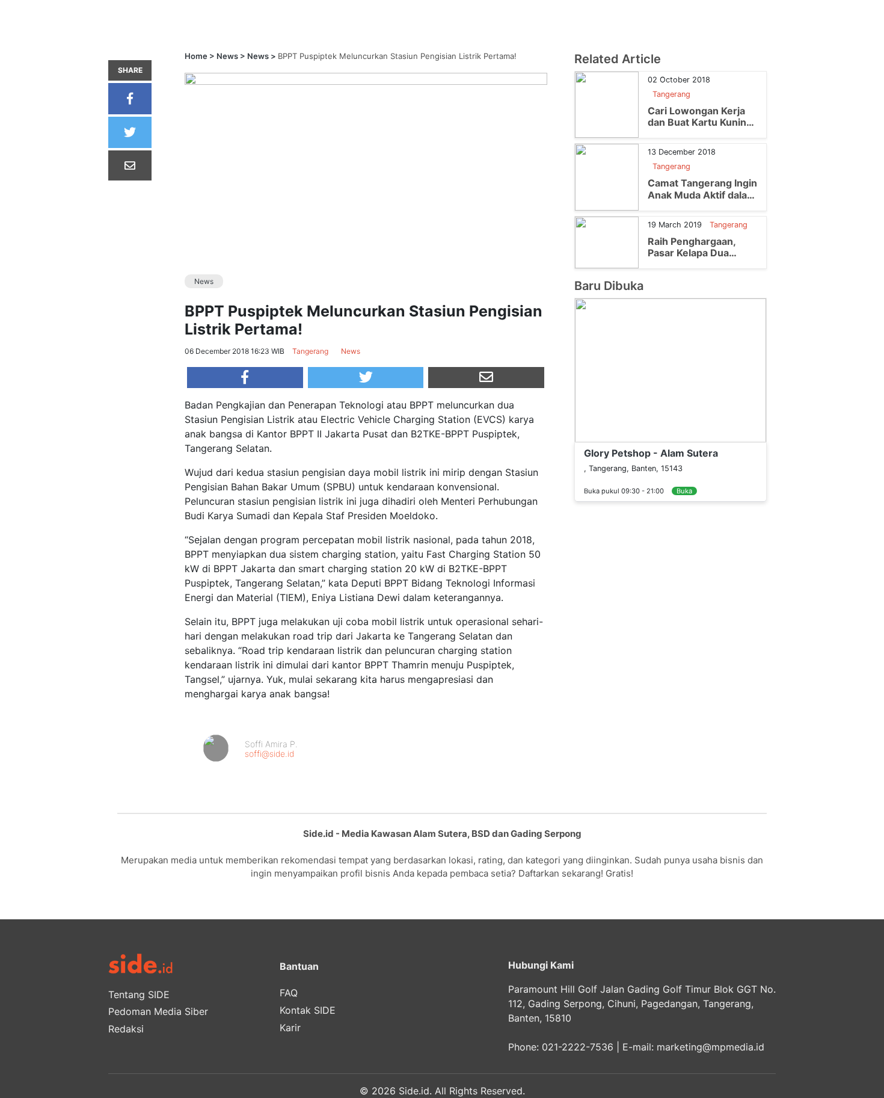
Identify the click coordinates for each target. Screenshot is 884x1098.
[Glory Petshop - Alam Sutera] (670, 369)
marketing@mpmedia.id (710, 1047)
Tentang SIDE (139, 995)
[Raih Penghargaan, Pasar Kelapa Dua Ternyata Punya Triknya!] (607, 241)
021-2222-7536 (577, 1047)
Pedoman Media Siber (158, 1011)
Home (196, 56)
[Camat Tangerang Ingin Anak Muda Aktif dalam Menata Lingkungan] (607, 176)
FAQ (289, 993)
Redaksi (126, 1029)
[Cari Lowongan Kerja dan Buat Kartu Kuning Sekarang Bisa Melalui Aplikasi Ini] (607, 104)
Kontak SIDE (308, 1010)
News (227, 56)
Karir (290, 1028)
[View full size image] (366, 78)
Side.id (414, 1091)
